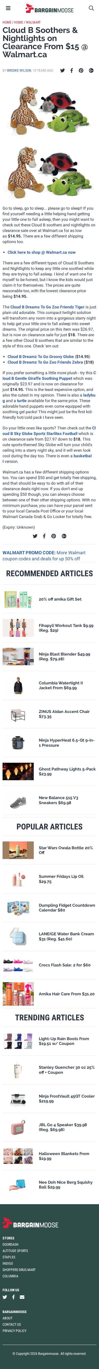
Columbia (10, 1276)
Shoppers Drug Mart (19, 1270)
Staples (9, 1257)
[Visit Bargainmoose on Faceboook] (13, 1297)
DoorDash (11, 1244)
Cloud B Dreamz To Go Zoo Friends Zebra (45, 362)
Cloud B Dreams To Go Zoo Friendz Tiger (47, 307)
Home (7, 22)
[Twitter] (62, 70)
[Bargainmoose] (49, 8)
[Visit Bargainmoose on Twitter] (5, 1297)
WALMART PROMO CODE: (30, 552)
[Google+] (91, 70)
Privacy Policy (14, 1331)
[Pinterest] (81, 70)
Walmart (33, 22)
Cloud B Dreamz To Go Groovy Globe (41, 356)
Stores (8, 1238)
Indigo (8, 1263)
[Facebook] (72, 70)
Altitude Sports (15, 1251)
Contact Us (12, 1324)
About (7, 1318)
